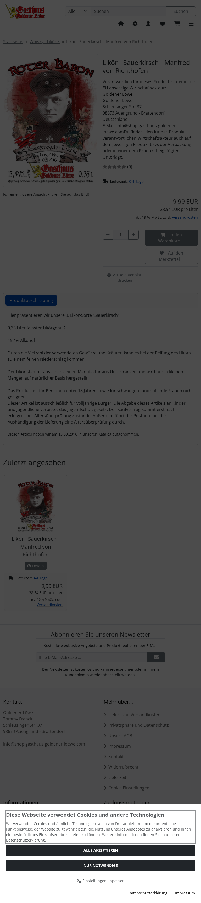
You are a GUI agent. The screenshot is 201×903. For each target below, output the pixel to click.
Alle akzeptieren (100, 850)
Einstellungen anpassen (103, 880)
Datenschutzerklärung (148, 892)
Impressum (185, 892)
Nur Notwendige (100, 865)
